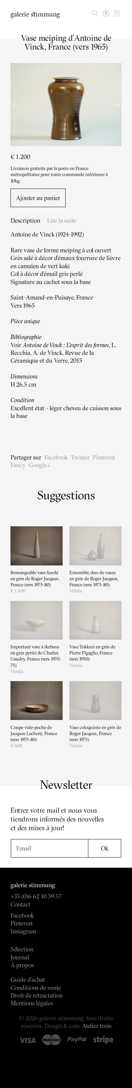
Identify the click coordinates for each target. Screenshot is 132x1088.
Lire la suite (61, 220)
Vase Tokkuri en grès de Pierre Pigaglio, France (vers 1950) (92, 653)
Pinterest (104, 457)
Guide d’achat (27, 979)
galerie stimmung (35, 14)
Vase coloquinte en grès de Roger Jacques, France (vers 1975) (95, 733)
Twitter (80, 457)
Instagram (23, 931)
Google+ (39, 465)
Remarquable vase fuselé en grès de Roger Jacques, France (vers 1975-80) (35, 578)
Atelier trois (96, 1026)
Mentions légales (31, 1003)
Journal (19, 957)
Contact (20, 904)
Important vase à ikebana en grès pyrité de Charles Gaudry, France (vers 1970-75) (35, 656)
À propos (22, 965)
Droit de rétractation (36, 995)
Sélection (22, 949)
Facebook (56, 457)
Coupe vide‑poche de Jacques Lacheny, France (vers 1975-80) (33, 733)
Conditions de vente (35, 988)
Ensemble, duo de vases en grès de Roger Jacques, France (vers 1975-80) (93, 578)
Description (25, 220)
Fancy (18, 465)
